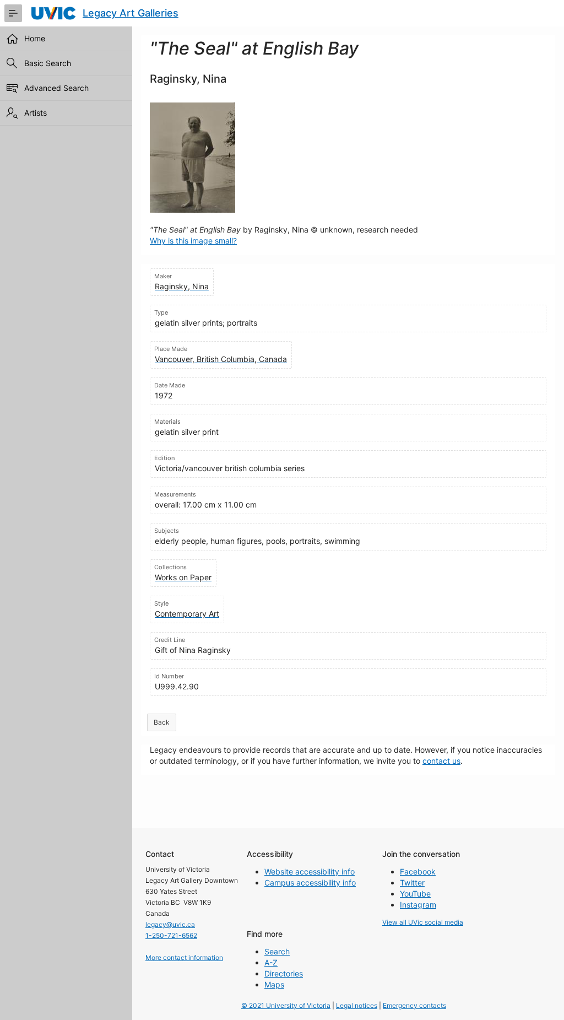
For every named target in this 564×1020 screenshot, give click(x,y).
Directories (283, 973)
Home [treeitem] (34, 38)
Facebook (418, 871)
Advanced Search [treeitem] (56, 88)
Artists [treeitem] (35, 112)
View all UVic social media (422, 922)
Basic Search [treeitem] (47, 63)
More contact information (184, 957)
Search (277, 951)
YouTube (415, 893)
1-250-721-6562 (171, 935)
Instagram (418, 904)
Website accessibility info (309, 871)
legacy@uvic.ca (170, 924)
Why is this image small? (193, 240)
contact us (441, 760)
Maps (274, 984)
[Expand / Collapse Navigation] (13, 13)
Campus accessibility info (310, 882)
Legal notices (356, 1005)
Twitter (412, 882)
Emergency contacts (414, 1005)
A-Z (271, 962)
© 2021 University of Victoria (285, 1005)
